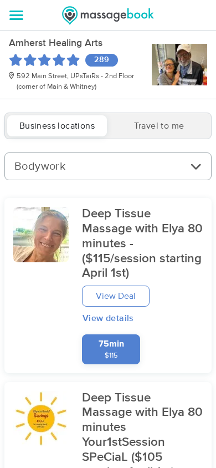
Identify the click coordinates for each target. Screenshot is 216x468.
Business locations (57, 125)
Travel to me (159, 125)
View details (108, 318)
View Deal (116, 296)
